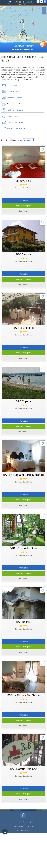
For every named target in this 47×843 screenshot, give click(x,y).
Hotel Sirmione (12, 85)
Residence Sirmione (14, 91)
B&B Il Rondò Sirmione (23, 548)
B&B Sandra (23, 254)
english (31, 822)
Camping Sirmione (13, 116)
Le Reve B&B (23, 181)
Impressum (31, 826)
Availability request (23, 205)
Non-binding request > (23, 47)
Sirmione (27, 140)
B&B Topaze (23, 401)
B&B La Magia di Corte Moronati (23, 475)
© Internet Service (23, 830)
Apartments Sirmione (14, 98)
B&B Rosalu (23, 622)
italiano (15, 822)
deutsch (23, 822)
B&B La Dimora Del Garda (23, 695)
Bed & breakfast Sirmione (17, 104)
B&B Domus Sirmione (23, 769)
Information (23, 200)
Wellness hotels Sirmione (16, 128)
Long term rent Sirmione (15, 122)
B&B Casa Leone (23, 328)
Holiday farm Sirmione (15, 110)
